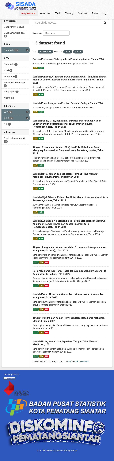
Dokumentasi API (82, 361)
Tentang (69, 13)
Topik (57, 13)
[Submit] (105, 22)
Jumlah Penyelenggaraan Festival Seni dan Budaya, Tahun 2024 (68, 103)
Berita (95, 13)
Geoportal (82, 13)
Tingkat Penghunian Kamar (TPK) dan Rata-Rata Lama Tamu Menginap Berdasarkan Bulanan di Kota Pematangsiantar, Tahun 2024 (68, 150)
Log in (105, 13)
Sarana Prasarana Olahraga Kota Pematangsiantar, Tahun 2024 (68, 59)
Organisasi (45, 13)
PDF (46, 262)
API (69, 361)
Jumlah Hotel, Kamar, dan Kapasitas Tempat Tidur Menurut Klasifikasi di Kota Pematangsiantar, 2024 (65, 175)
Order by (37, 33)
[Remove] (51, 52)
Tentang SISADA (11, 374)
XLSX (41, 68)
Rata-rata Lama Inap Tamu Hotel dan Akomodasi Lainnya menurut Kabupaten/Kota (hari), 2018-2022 (69, 272)
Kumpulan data (28, 13)
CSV (35, 68)
